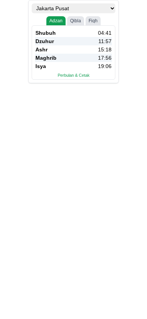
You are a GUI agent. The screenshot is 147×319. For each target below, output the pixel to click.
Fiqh (93, 20)
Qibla (75, 20)
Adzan (56, 20)
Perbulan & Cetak (74, 75)
